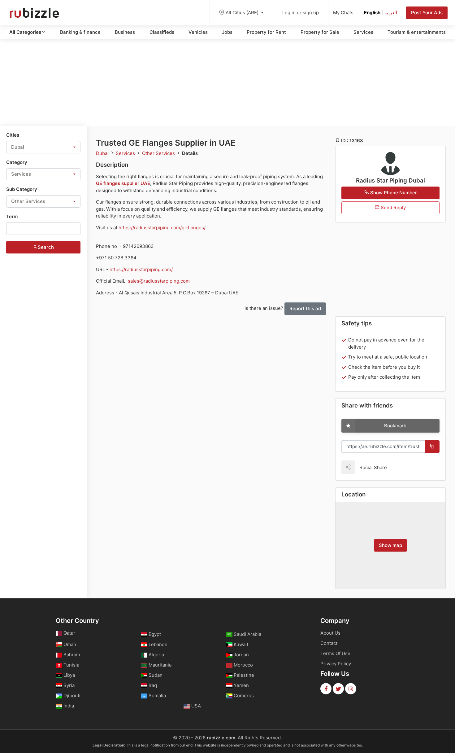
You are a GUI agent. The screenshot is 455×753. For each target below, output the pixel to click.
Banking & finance (80, 32)
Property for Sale (320, 32)
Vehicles (198, 32)
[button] (43, 147)
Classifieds (162, 32)
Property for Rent (266, 32)
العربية (390, 12)
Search (46, 247)
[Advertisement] (227, 82)
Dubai (103, 153)
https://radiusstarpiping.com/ (141, 269)
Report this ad (305, 308)
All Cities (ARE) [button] (243, 12)
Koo (402, 467)
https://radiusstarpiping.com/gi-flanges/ (162, 228)
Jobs (227, 32)
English (372, 12)
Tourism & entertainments (417, 32)
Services (363, 32)
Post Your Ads (427, 12)
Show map (390, 545)
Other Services (159, 153)
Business (125, 32)
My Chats (343, 12)
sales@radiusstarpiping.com (159, 281)
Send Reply (392, 207)
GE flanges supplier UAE (123, 183)
